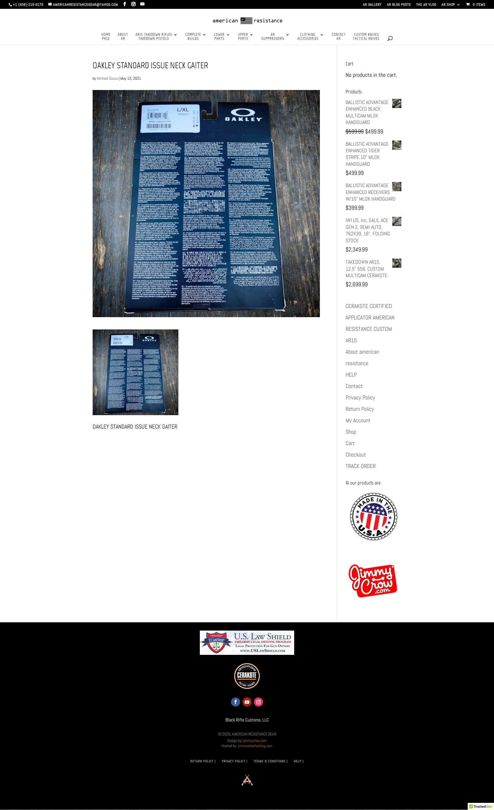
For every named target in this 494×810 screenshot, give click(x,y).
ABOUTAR (123, 37)
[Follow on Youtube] (247, 702)
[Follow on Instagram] (258, 702)
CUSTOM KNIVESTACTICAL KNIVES (366, 37)
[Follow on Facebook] (235, 702)
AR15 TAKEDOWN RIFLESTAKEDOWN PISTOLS (154, 37)
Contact (354, 386)
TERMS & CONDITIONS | (271, 761)
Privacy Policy (360, 397)
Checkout (356, 454)
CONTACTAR (339, 37)
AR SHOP (448, 5)
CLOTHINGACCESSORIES (307, 37)
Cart (350, 443)
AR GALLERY (372, 5)
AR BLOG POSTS (399, 5)
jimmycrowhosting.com (255, 745)
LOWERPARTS (219, 37)
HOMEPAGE (105, 37)
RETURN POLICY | (203, 761)
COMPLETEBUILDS (193, 37)
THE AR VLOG (426, 5)
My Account (358, 420)
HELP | (299, 761)
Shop (351, 431)
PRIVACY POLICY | (234, 761)
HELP (351, 374)
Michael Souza (107, 78)
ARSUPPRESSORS (272, 37)
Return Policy (360, 409)
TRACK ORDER (361, 466)
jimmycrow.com (255, 740)
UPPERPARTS (243, 37)
